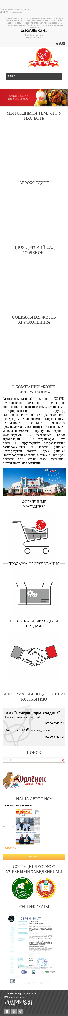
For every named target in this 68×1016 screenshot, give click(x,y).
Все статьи (34, 857)
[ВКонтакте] (7, 1011)
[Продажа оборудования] (34, 593)
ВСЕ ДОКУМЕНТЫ (54, 723)
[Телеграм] (20, 1011)
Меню (11, 76)
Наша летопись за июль (17, 805)
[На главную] (57, 44)
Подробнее (9, 847)
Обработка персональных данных (21, 717)
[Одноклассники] (14, 1011)
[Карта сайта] (60, 44)
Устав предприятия (40, 731)
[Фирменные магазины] (34, 536)
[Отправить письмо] (63, 44)
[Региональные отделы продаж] (34, 655)
